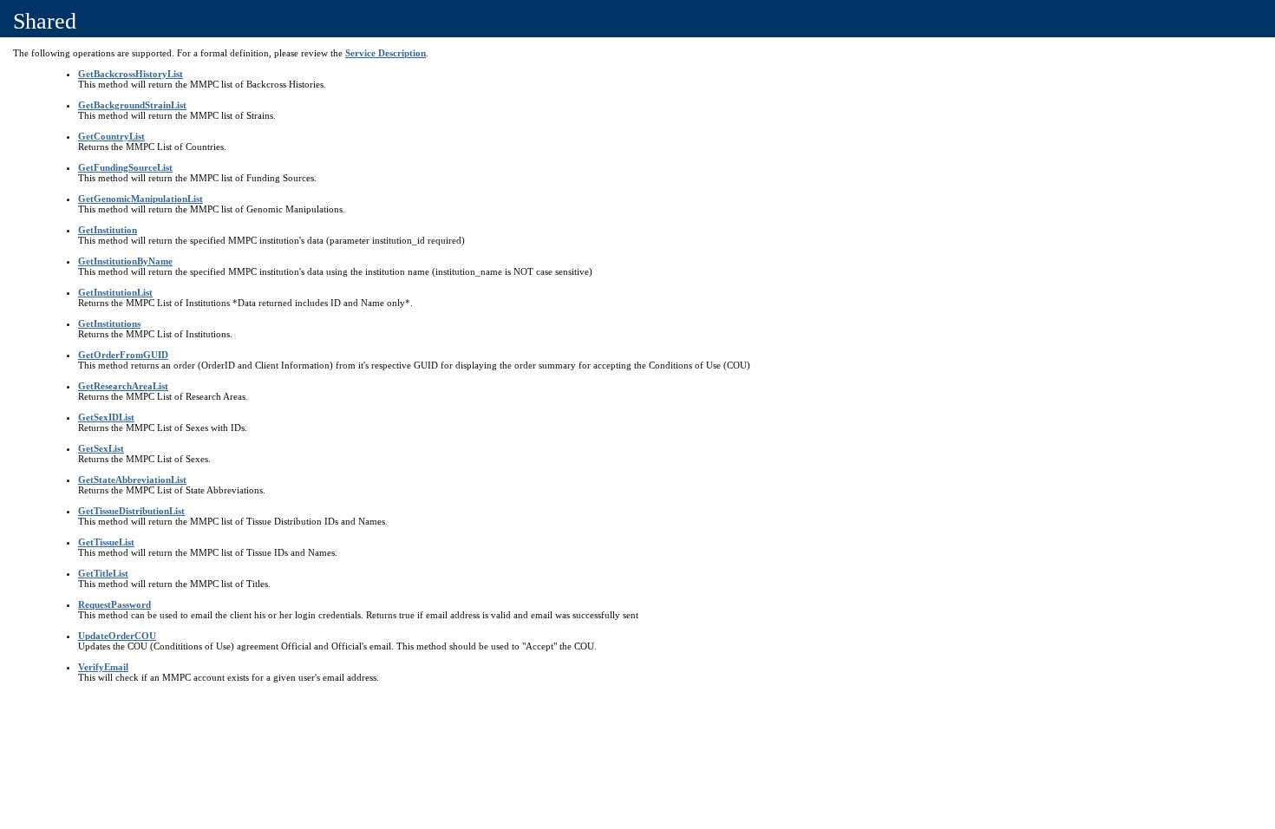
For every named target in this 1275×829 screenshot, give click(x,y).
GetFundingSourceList (125, 167)
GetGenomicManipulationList (140, 198)
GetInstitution (107, 230)
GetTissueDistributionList (131, 511)
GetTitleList (103, 573)
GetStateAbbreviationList (132, 479)
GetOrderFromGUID (123, 354)
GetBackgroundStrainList (132, 105)
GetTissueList (106, 542)
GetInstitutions (109, 323)
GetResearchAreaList (123, 386)
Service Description (385, 53)
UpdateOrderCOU (117, 635)
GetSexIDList (106, 417)
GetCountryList (111, 136)
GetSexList (101, 448)
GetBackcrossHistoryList (130, 74)
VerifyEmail (103, 667)
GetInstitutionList (115, 292)
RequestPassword (114, 604)
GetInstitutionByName (125, 261)
